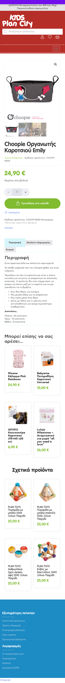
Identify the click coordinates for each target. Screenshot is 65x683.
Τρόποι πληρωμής (11, 625)
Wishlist (6, 663)
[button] (55, 64)
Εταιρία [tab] (10, 249)
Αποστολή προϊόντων (13, 620)
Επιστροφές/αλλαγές (13, 630)
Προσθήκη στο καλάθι (35, 203)
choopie (9, 228)
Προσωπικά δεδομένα (14, 639)
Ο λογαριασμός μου (13, 654)
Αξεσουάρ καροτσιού (16, 222)
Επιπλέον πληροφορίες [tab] (38, 242)
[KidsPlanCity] (17, 27)
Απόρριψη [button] (5, 680)
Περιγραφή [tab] (15, 242)
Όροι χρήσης (9, 634)
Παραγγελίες (9, 658)
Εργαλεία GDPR (10, 667)
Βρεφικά (32, 222)
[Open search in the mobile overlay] (32, 32)
